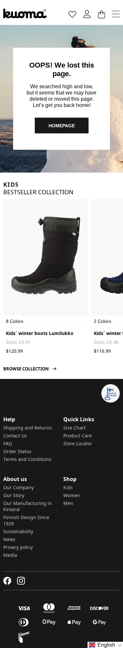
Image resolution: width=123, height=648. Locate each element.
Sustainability (18, 531)
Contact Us (15, 435)
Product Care (77, 435)
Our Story (13, 495)
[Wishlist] (72, 14)
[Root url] (25, 13)
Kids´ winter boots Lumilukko (39, 333)
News (9, 539)
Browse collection (26, 368)
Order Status (17, 451)
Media (10, 555)
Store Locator (77, 443)
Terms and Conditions (27, 459)
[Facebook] (7, 581)
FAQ (7, 443)
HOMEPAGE (62, 125)
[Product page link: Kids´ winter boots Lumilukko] (45, 255)
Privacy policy (18, 547)
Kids (68, 487)
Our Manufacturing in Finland (27, 506)
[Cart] (101, 14)
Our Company (18, 487)
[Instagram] (21, 581)
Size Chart (74, 428)
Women (71, 495)
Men (68, 503)
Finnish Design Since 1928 (26, 520)
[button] (105, 645)
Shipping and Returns (27, 428)
